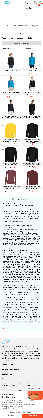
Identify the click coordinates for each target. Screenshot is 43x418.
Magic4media (7, 364)
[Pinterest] (36, 385)
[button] (21, 43)
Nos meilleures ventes (10, 369)
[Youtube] (29, 385)
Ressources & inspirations (11, 379)
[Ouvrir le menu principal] (3, 3)
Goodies (4, 11)
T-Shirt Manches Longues (22, 11)
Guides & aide (7, 374)
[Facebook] (14, 385)
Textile (10, 11)
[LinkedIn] (7, 385)
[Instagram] (21, 385)
